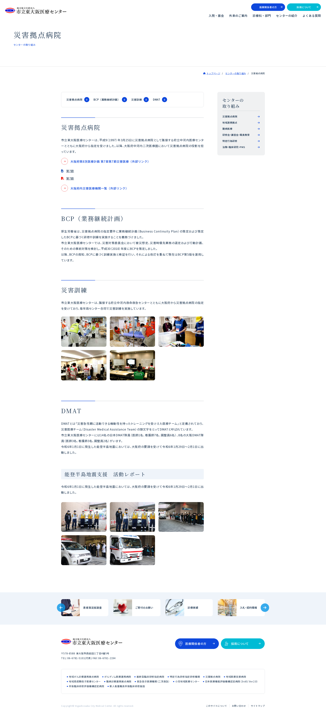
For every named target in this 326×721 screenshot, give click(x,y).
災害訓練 (136, 99)
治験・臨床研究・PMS (233, 147)
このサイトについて (216, 705)
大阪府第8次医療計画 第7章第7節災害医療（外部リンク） (110, 161)
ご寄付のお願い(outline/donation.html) (137, 607)
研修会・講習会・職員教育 (236, 134)
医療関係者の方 (268, 7)
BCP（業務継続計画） (107, 99)
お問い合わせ (239, 705)
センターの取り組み (235, 73)
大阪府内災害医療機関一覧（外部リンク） (99, 188)
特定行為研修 (229, 141)
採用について (304, 7)
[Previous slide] (61, 607)
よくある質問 (312, 15)
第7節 (70, 171)
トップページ (213, 73)
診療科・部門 (262, 15)
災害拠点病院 (74, 99)
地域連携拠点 (229, 122)
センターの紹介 (286, 15)
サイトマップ (258, 705)
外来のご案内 (238, 15)
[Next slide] (265, 607)
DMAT (156, 99)
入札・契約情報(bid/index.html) (241, 607)
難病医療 (227, 128)
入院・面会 (216, 15)
